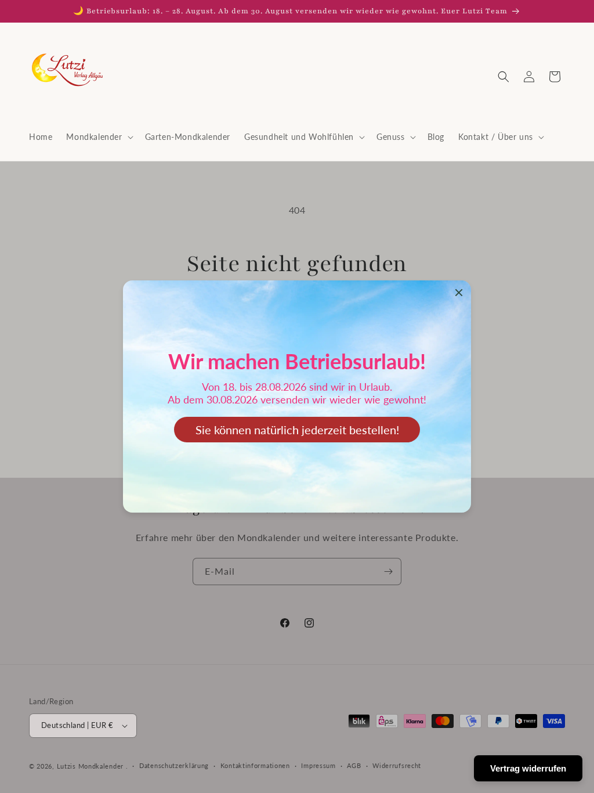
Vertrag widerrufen (528, 768)
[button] (98, 137)
